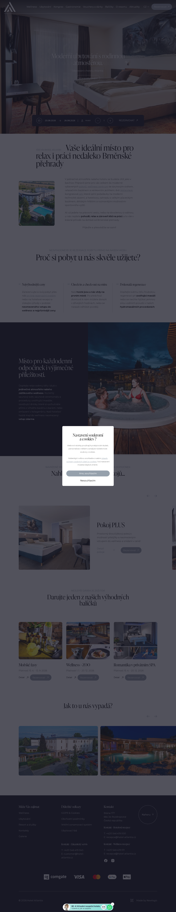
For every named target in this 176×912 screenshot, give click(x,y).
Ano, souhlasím (88, 473)
